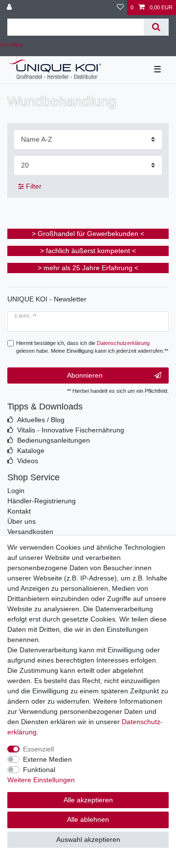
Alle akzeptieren (88, 800)
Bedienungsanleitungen (53, 440)
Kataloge (30, 450)
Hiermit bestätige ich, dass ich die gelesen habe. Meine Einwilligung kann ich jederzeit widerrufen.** (92, 347)
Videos (27, 461)
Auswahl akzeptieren (88, 839)
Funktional (39, 769)
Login (15, 490)
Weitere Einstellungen (41, 780)
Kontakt (19, 511)
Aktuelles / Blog (41, 420)
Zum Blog (11, 44)
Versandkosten (30, 532)
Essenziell (38, 749)
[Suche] (156, 27)
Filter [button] (34, 186)
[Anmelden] (10, 7)
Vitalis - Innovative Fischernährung (70, 430)
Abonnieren (85, 375)
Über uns (21, 521)
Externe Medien (47, 759)
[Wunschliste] (120, 7)
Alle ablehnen (88, 819)
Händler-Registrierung (41, 501)
